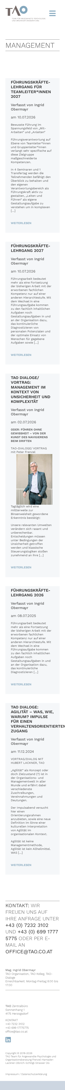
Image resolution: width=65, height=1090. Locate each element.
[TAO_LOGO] (25, 7)
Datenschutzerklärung (34, 1074)
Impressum (12, 1074)
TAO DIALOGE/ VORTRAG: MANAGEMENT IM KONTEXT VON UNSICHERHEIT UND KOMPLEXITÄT (30, 389)
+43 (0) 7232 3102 (26, 925)
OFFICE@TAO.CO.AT (29, 952)
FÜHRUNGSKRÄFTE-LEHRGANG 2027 (30, 248)
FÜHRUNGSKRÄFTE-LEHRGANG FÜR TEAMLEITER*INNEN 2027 (31, 89)
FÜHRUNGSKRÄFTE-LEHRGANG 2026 (30, 592)
